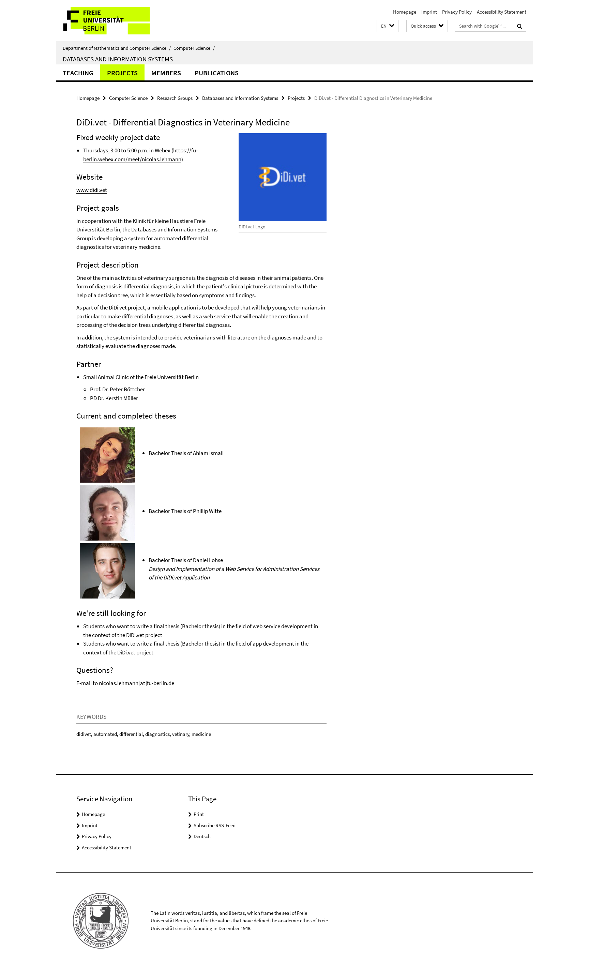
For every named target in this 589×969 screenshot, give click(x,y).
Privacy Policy (457, 12)
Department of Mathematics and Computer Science (117, 48)
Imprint (429, 12)
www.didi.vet (91, 190)
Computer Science (194, 48)
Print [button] (199, 814)
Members (166, 73)
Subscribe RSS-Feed (215, 825)
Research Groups (175, 98)
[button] (387, 26)
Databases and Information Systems (118, 59)
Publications (217, 73)
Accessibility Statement (501, 12)
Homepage (404, 12)
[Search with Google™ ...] (519, 25)
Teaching (78, 73)
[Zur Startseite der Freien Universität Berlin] (113, 20)
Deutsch (202, 836)
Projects (122, 73)
